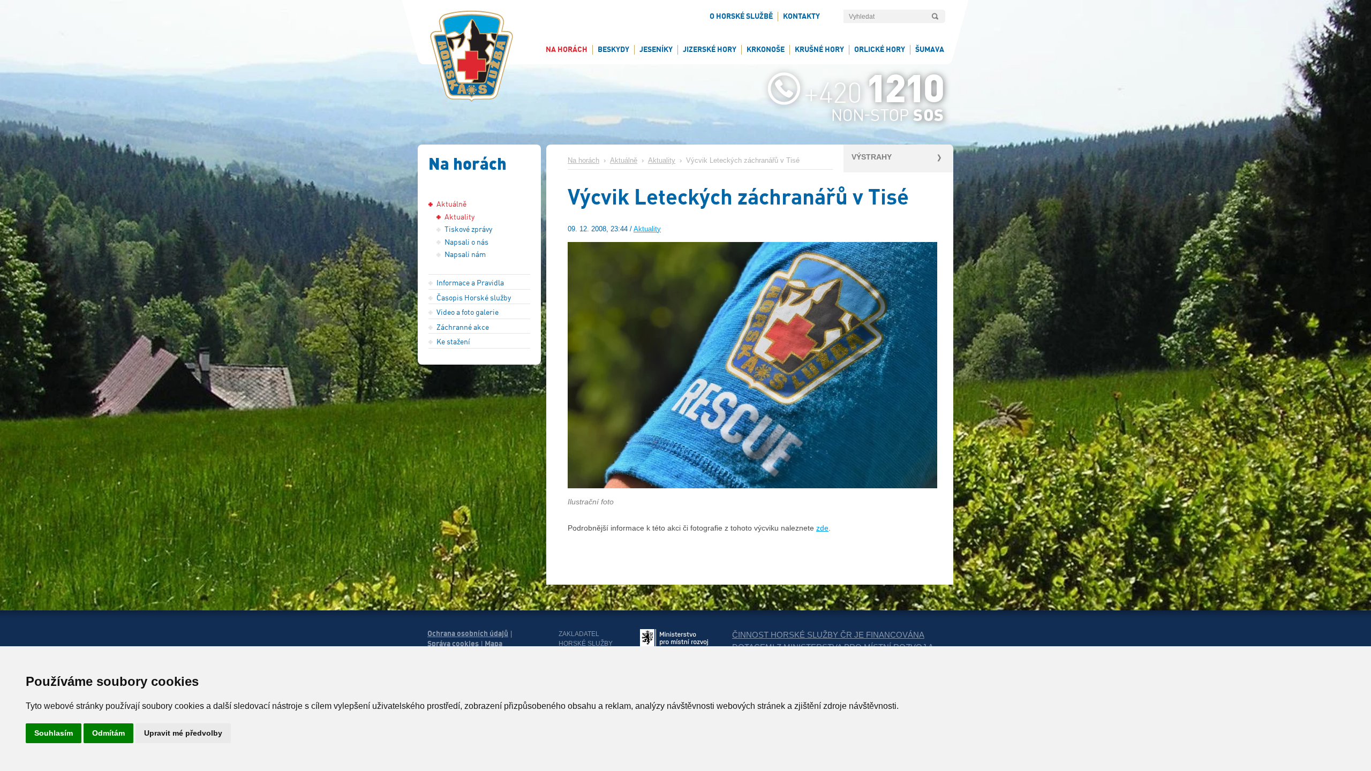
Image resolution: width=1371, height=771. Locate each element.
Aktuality (661, 160)
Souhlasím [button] (53, 733)
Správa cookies (453, 643)
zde (822, 528)
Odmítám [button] (108, 733)
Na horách (583, 160)
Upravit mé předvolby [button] (183, 733)
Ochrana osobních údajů (467, 633)
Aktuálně (623, 160)
